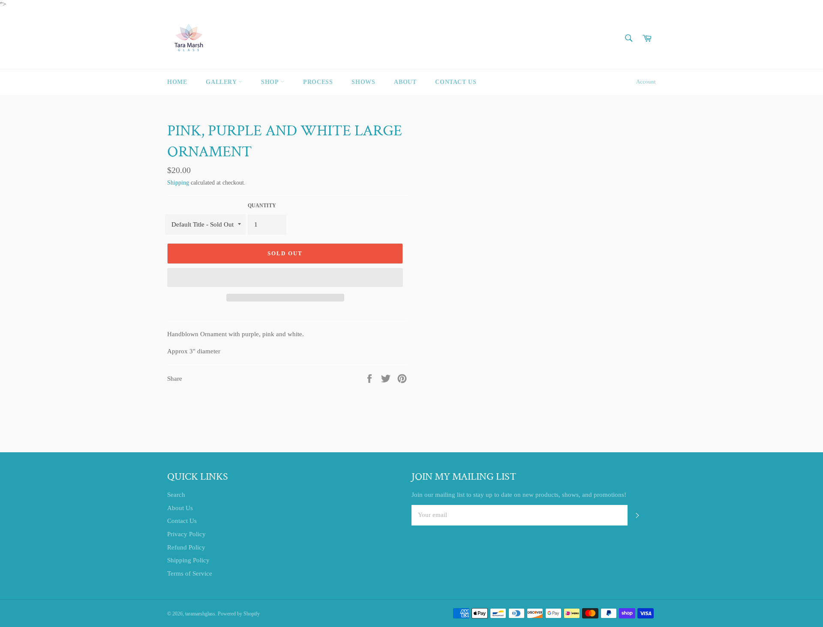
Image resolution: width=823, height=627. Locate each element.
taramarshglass (200, 614)
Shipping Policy (188, 560)
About (405, 82)
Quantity (262, 206)
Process (318, 82)
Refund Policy (186, 547)
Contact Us (455, 82)
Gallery (222, 82)
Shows (363, 82)
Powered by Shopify (239, 614)
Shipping (178, 182)
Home (177, 82)
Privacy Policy (186, 534)
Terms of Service (189, 573)
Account (646, 81)
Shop (270, 82)
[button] (285, 277)
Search (176, 494)
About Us (180, 508)
